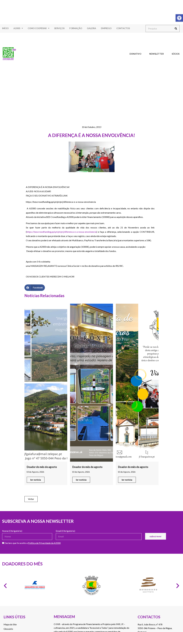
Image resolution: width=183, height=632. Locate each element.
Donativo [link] (135, 53)
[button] (34, 287)
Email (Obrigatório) (65, 531)
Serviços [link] (59, 28)
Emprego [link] (106, 28)
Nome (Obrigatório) (12, 531)
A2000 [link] (16, 28)
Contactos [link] (123, 28)
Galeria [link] (91, 28)
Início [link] (5, 28)
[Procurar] (175, 28)
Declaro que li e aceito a (32, 543)
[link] (179, 18)
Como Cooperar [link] (37, 28)
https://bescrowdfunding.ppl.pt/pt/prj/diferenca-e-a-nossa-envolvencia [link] (62, 231)
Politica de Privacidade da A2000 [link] (44, 543)
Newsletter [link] (156, 53)
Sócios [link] (175, 53)
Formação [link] (75, 28)
